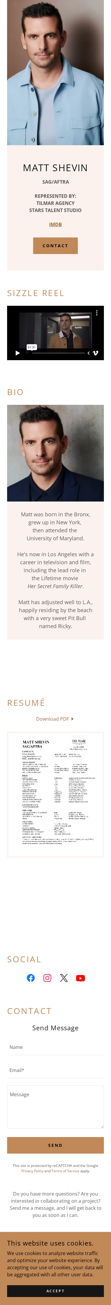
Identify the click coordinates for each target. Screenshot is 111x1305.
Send (55, 1145)
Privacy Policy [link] (32, 1170)
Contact (55, 245)
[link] (55, 719)
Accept (55, 1290)
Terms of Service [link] (65, 1170)
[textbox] (55, 1047)
